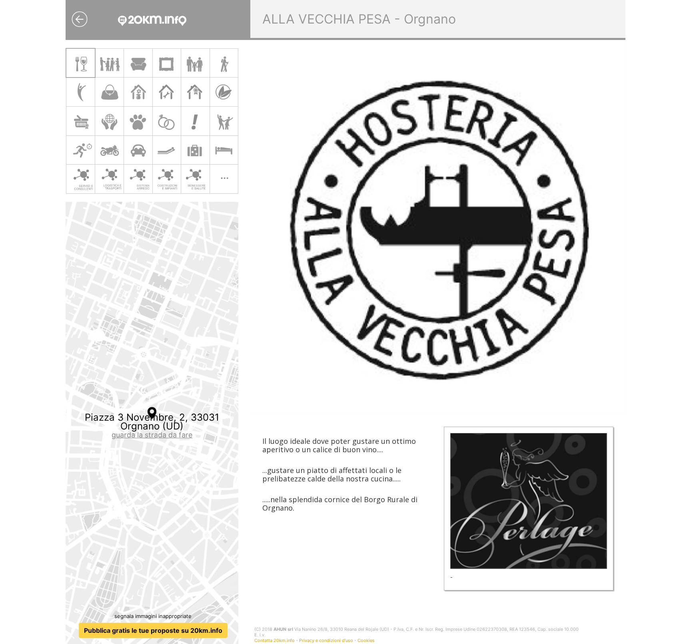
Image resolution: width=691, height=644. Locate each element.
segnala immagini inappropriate (153, 616)
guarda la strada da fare (152, 435)
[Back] (80, 19)
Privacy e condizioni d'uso (326, 640)
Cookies (366, 640)
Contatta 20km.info (274, 640)
